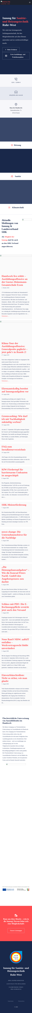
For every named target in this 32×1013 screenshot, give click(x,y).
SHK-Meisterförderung (14, 504)
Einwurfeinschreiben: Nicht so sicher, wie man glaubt (14, 678)
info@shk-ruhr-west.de (16, 95)
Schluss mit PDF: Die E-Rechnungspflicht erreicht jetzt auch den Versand (15, 607)
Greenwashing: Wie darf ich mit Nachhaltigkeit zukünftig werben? (14, 419)
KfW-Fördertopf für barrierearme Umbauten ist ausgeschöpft (14, 472)
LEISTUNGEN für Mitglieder (16, 984)
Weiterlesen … (5, 316)
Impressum (10, 1001)
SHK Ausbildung (16, 989)
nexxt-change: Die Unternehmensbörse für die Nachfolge (14, 534)
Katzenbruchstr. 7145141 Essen (16, 110)
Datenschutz (21, 1001)
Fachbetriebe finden (16, 987)
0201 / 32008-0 (16, 82)
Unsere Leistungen (16, 930)
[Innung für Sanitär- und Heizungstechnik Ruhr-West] (7, 2)
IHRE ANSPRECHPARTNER (16, 980)
